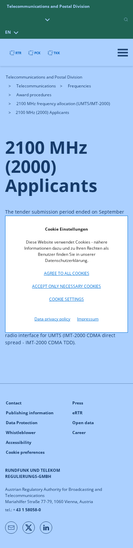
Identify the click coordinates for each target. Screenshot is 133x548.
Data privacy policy (52, 319)
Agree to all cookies (66, 273)
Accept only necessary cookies (66, 286)
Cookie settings (66, 299)
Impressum (88, 319)
